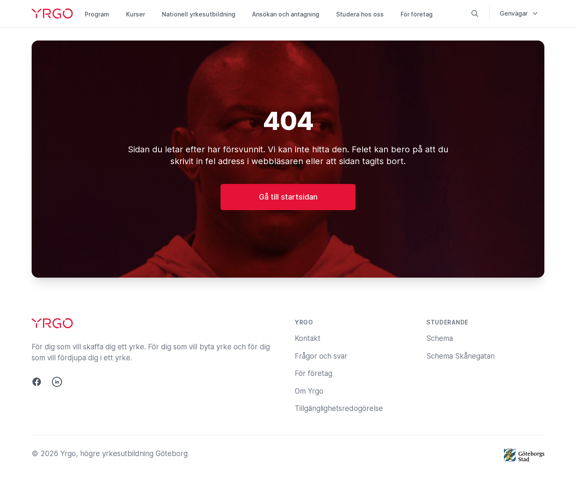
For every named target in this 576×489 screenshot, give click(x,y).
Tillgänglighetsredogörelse (339, 408)
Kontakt (307, 338)
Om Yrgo (309, 391)
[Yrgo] (52, 13)
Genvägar (514, 13)
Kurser (135, 14)
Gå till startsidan (288, 196)
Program (97, 14)
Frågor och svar (321, 356)
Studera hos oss (360, 14)
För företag (417, 14)
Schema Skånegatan (460, 356)
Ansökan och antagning (285, 14)
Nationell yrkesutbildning (198, 14)
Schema (439, 338)
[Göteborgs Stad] (524, 455)
